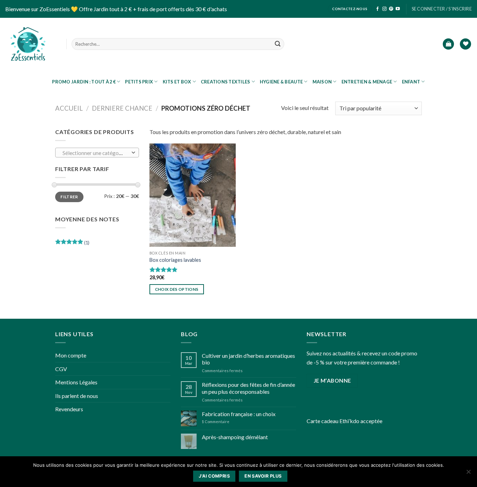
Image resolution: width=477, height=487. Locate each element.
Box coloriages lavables (175, 260)
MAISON (322, 81)
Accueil (69, 108)
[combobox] (97, 152)
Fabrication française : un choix (239, 414)
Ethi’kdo (349, 421)
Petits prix (139, 81)
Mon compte (70, 355)
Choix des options (177, 289)
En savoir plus (262, 476)
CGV (61, 369)
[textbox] (95, 153)
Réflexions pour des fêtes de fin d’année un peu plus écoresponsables (248, 387)
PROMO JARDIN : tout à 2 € (83, 81)
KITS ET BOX (177, 81)
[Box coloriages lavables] (192, 195)
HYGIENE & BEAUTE (281, 81)
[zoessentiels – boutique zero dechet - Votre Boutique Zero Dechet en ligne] (28, 44)
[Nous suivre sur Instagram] (384, 9)
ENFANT (411, 81)
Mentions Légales (76, 382)
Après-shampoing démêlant (235, 437)
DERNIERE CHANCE (122, 108)
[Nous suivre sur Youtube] (398, 9)
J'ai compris (214, 476)
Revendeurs (69, 409)
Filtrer (69, 196)
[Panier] (448, 44)
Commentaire (215, 421)
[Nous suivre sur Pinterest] (391, 9)
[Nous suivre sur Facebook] (377, 9)
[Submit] (278, 44)
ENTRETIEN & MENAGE (367, 81)
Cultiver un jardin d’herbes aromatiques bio (248, 359)
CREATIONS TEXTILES (225, 81)
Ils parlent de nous (76, 395)
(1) (72, 244)
